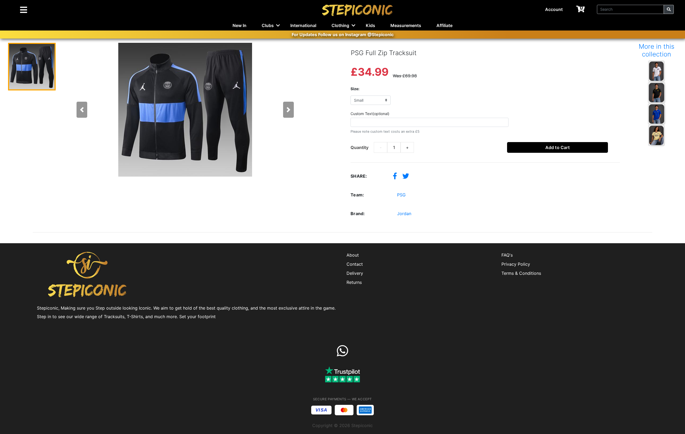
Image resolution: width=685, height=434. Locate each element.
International (303, 25)
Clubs (268, 25)
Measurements (405, 25)
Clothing (340, 25)
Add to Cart (557, 147)
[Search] (669, 9)
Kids (370, 25)
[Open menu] (23, 10)
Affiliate (444, 25)
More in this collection (656, 50)
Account (554, 9)
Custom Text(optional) (370, 113)
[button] (82, 110)
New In (239, 25)
